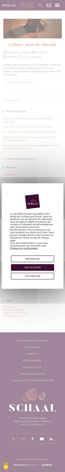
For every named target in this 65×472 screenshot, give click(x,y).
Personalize (33, 259)
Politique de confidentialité (24, 248)
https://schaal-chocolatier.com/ (34, 213)
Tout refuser (32, 276)
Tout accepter (32, 267)
